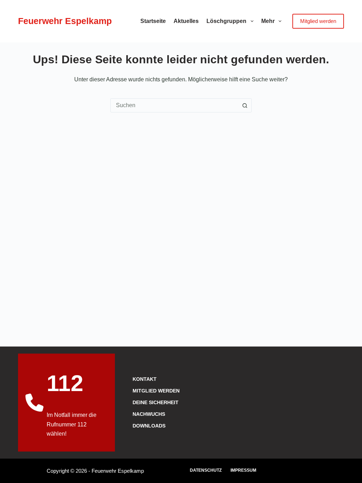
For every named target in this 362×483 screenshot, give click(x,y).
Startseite (153, 21)
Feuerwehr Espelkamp (65, 21)
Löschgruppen (226, 21)
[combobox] (174, 105)
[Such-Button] (244, 105)
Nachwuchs (149, 414)
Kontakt (145, 379)
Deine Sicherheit (156, 402)
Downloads (149, 426)
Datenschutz (206, 470)
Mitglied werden (318, 21)
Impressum (243, 470)
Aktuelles (186, 21)
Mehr (268, 21)
